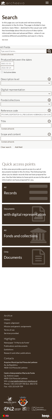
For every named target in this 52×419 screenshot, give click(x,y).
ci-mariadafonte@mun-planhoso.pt (22, 381)
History (7, 319)
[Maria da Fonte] (11, 401)
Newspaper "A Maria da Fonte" (16, 342)
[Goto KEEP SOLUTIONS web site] (46, 416)
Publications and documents (15, 346)
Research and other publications (17, 353)
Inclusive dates (10, 72)
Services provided (11, 333)
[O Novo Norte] (13, 408)
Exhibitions (8, 349)
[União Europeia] (39, 408)
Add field (18, 147)
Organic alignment (11, 323)
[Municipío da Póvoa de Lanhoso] (23, 401)
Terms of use (9, 330)
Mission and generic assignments (17, 326)
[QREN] (27, 408)
